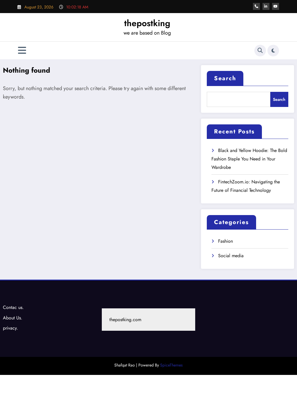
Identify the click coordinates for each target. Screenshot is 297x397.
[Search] (260, 50)
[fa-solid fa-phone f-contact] (256, 6)
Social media (231, 255)
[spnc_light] (273, 50)
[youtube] (275, 6)
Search (225, 78)
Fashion (225, 241)
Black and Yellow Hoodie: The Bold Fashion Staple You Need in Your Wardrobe (249, 159)
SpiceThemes (171, 365)
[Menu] (22, 50)
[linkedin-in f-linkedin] (265, 6)
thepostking (147, 23)
